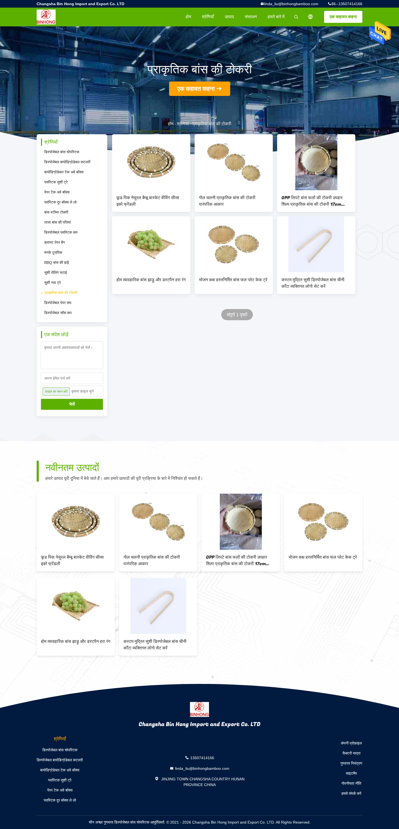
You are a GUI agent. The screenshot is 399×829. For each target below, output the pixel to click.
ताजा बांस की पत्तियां (57, 222)
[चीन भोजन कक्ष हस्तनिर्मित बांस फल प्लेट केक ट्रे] (234, 244)
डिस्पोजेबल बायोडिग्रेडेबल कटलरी (67, 162)
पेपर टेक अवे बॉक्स (56, 192)
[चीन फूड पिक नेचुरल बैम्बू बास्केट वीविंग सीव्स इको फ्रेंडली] (151, 162)
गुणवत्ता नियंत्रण (351, 763)
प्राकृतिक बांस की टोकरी (60, 292)
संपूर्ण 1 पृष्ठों (237, 314)
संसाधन (251, 16)
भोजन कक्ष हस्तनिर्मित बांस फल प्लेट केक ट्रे (233, 280)
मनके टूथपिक (53, 252)
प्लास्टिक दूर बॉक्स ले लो (60, 202)
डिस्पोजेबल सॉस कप (58, 313)
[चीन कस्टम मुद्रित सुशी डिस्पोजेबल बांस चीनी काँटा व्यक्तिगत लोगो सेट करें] (316, 244)
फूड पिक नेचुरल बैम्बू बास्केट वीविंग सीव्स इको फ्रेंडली (147, 201)
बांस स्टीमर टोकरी (56, 212)
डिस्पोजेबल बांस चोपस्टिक (61, 152)
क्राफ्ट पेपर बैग (54, 242)
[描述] (310, 17)
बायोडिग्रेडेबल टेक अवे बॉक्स (63, 172)
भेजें (72, 404)
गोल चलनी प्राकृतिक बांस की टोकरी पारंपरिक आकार (227, 201)
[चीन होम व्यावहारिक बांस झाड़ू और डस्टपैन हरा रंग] (151, 244)
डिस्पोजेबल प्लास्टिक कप (61, 232)
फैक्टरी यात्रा (351, 753)
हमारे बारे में (276, 16)
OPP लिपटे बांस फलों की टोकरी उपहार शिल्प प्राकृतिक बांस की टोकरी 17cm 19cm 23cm (312, 201)
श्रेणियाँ (208, 16)
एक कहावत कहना (343, 16)
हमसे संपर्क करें (351, 793)
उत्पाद (229, 16)
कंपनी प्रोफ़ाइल (351, 743)
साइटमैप (351, 773)
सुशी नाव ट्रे (52, 282)
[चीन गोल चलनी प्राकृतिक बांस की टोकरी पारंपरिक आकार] (234, 162)
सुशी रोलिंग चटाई (55, 272)
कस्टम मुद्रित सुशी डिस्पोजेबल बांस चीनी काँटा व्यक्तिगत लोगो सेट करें (312, 283)
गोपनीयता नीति (351, 783)
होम (188, 16)
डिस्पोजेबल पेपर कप (57, 303)
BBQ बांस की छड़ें (56, 262)
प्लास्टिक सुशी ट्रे (56, 182)
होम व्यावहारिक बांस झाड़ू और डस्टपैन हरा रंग (151, 280)
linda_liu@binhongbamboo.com (291, 4)
